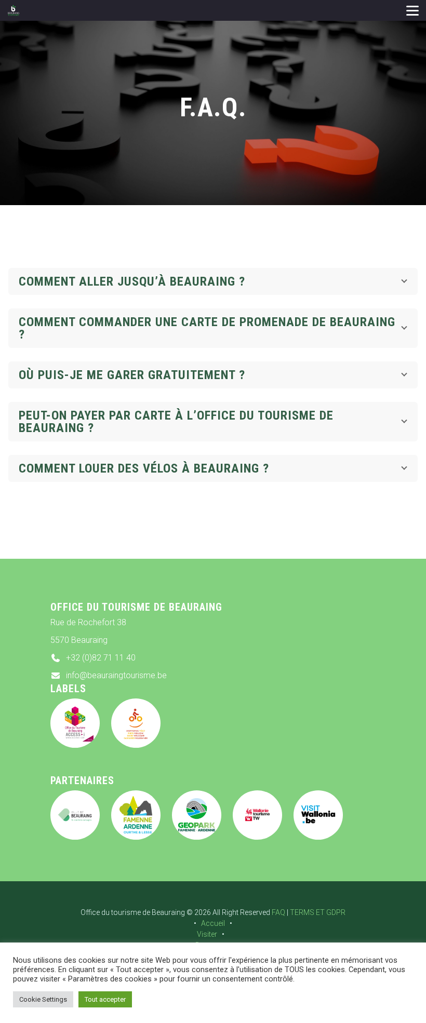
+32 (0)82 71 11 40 (101, 658)
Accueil (213, 923)
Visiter (207, 934)
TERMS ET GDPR (317, 912)
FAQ (278, 912)
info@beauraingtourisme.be (116, 675)
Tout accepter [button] (105, 999)
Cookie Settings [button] (43, 999)
